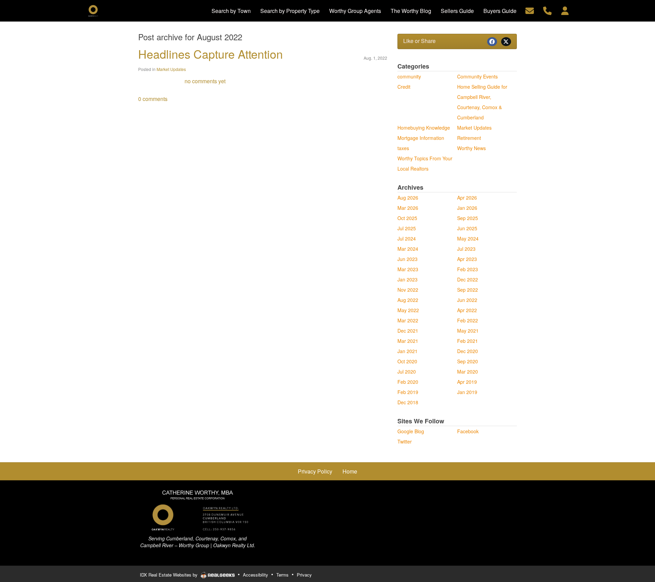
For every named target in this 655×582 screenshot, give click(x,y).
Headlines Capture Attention (210, 53)
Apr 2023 (467, 259)
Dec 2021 (407, 330)
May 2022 (408, 310)
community (409, 76)
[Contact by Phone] (547, 10)
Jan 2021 (407, 351)
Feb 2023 (467, 269)
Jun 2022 (467, 299)
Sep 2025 (467, 218)
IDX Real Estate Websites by (169, 574)
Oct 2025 (407, 218)
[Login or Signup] (565, 10)
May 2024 (468, 238)
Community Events (477, 76)
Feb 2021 (467, 340)
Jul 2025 (406, 228)
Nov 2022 (407, 289)
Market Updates (171, 69)
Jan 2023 (407, 279)
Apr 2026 (467, 197)
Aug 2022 (407, 299)
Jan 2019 (467, 392)
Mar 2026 (407, 207)
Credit (403, 86)
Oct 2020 (407, 361)
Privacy (304, 574)
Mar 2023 (407, 269)
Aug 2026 (407, 197)
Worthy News (471, 148)
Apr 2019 (467, 381)
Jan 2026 (467, 207)
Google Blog (410, 431)
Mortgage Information (420, 137)
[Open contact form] (529, 10)
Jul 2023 (466, 248)
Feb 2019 (407, 392)
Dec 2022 (467, 279)
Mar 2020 (467, 371)
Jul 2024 (406, 238)
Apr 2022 (467, 310)
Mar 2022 (407, 320)
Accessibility (255, 574)
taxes (403, 148)
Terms (282, 574)
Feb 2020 (407, 381)
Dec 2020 (467, 351)
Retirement (469, 137)
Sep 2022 (467, 289)
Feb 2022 (467, 320)
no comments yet (205, 81)
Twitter (404, 441)
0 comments (153, 99)
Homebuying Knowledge (423, 127)
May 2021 (468, 330)
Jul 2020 (406, 371)
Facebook (468, 431)
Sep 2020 (467, 361)
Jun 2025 (467, 228)
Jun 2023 (407, 259)
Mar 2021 (407, 340)
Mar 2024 (407, 248)
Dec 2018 (407, 402)
